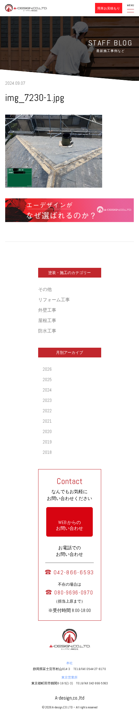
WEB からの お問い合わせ (69, 525)
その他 (45, 289)
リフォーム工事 (54, 300)
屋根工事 (47, 320)
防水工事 (47, 331)
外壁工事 (47, 310)
